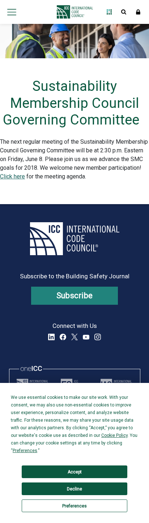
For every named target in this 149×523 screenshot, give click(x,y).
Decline (74, 489)
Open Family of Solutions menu (109, 12)
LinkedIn (51, 337)
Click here (12, 176)
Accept (75, 472)
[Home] (72, 12)
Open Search (123, 12)
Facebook (63, 337)
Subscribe (74, 295)
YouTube (86, 337)
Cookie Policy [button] (114, 435)
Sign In (138, 12)
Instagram (97, 337)
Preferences (74, 506)
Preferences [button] (25, 450)
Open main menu (12, 12)
